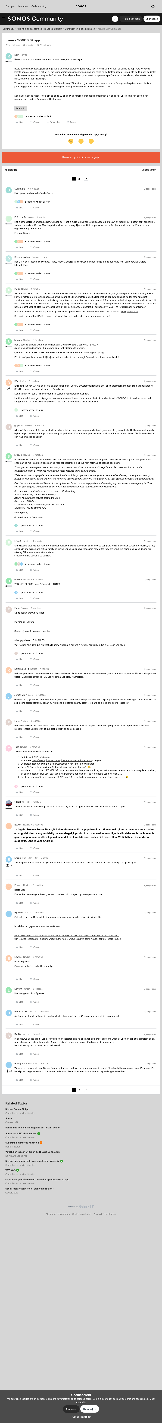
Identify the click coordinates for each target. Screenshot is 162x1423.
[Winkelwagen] (153, 6)
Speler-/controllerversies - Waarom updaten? (29, 1188)
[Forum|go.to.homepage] (35, 19)
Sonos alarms (37, 478)
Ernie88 (18, 540)
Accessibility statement (105, 1214)
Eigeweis (18, 912)
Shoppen (10, 6)
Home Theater (12, 1146)
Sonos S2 (20, 108)
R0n (16, 381)
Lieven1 (18, 988)
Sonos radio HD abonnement (21, 1133)
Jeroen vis (19, 694)
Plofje (17, 288)
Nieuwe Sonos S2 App (17, 1109)
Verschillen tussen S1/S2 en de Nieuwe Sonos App (32, 1151)
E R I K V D (20, 217)
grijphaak (19, 425)
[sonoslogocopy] (81, 6)
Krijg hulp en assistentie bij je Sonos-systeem (39, 28)
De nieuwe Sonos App (16, 1155)
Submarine (19, 188)
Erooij (17, 857)
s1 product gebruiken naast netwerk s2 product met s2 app (37, 1179)
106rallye (19, 801)
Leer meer (23, 6)
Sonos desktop (59, 478)
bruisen (18, 340)
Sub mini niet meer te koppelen (22, 1142)
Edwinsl (18, 824)
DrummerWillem (22, 257)
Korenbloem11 (21, 668)
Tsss (16, 746)
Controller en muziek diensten (80, 28)
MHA (16, 54)
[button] (3, 19)
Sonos (8, 1118)
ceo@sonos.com (129, 311)
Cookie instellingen (81, 1214)
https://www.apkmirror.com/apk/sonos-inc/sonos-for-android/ (62, 760)
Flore (17, 608)
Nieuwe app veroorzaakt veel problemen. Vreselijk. (32, 1161)
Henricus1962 (21, 1011)
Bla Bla (17, 1034)
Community (8, 28)
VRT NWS (10, 1170)
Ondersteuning (38, 6)
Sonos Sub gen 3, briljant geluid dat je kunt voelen (32, 1127)
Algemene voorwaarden (58, 1214)
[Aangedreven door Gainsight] (81, 1207)
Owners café (11, 1122)
